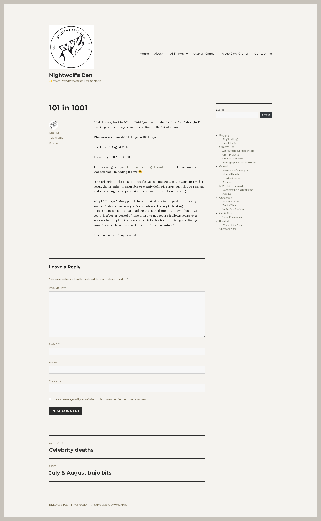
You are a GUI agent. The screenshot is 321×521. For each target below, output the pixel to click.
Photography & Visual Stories (239, 162)
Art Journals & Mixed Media (238, 150)
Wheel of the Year (232, 225)
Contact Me (263, 53)
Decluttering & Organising (237, 189)
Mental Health (230, 174)
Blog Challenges (231, 139)
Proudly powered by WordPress (109, 504)
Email (54, 362)
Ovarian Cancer (204, 53)
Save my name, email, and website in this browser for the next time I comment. (100, 399)
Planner (226, 193)
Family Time (229, 205)
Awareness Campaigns (235, 170)
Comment (57, 288)
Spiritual (224, 221)
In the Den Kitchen (235, 53)
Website (55, 380)
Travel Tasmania (232, 217)
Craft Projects (230, 154)
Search (220, 109)
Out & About (226, 213)
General (54, 143)
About (158, 53)
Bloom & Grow (230, 201)
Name (54, 344)
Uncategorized (227, 228)
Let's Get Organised (231, 186)
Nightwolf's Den (71, 75)
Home (144, 53)
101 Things (176, 53)
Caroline (54, 132)
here (175, 122)
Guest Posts (229, 143)
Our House (225, 197)
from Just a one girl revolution (148, 167)
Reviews (227, 182)
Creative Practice (232, 158)
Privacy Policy (79, 504)
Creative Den (226, 147)
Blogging (224, 135)
